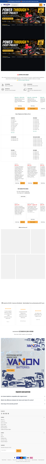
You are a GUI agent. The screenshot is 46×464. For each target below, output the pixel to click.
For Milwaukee (13, 121)
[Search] (40, 4)
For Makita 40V (36, 151)
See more (12, 132)
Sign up (18, 450)
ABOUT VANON (11, 370)
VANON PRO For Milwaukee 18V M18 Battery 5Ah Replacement (32, 100)
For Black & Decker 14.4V (38, 142)
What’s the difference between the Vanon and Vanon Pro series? (17, 400)
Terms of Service (4, 422)
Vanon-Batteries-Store (30, 177)
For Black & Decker (14, 123)
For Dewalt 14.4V (36, 123)
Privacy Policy (3, 424)
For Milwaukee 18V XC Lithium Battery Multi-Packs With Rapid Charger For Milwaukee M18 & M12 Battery (32, 209)
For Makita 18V (36, 153)
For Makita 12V (36, 156)
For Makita (13, 128)
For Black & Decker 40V (37, 138)
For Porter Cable (14, 125)
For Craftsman (13, 126)
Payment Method (4, 441)
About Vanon (4, 459)
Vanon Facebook (34, 459)
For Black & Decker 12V (37, 144)
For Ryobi (12, 122)
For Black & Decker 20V (37, 140)
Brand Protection (4, 427)
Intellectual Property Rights (6, 429)
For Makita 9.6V (36, 157)
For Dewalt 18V (36, 122)
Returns (2, 436)
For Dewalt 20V (36, 121)
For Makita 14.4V (36, 154)
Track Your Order (4, 439)
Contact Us (3, 421)
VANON (16, 102)
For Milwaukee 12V (14, 140)
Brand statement (41, 459)
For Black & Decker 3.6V (37, 145)
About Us (2, 419)
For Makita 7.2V (36, 158)
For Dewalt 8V (35, 128)
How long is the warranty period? (9, 403)
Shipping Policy (3, 438)
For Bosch (13, 130)
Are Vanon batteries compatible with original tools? (14, 396)
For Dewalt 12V (36, 125)
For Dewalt (13, 119)
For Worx (12, 129)
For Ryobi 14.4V (14, 154)
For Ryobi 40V (13, 151)
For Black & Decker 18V (37, 141)
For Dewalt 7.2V (36, 129)
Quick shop (20, 105)
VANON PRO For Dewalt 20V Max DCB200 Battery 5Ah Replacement (20, 100)
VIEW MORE (23, 196)
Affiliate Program (4, 426)
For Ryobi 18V (13, 153)
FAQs (2, 434)
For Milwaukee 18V (14, 138)
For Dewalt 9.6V (36, 126)
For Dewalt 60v (36, 119)
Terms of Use (15, 459)
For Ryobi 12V (13, 156)
